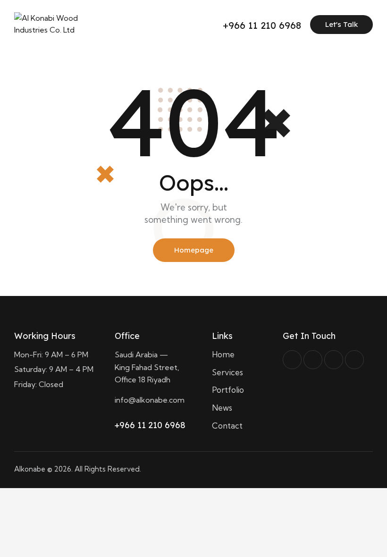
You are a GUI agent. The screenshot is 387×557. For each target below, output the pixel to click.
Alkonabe (29, 468)
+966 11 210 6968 (150, 425)
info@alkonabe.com (150, 400)
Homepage (193, 249)
